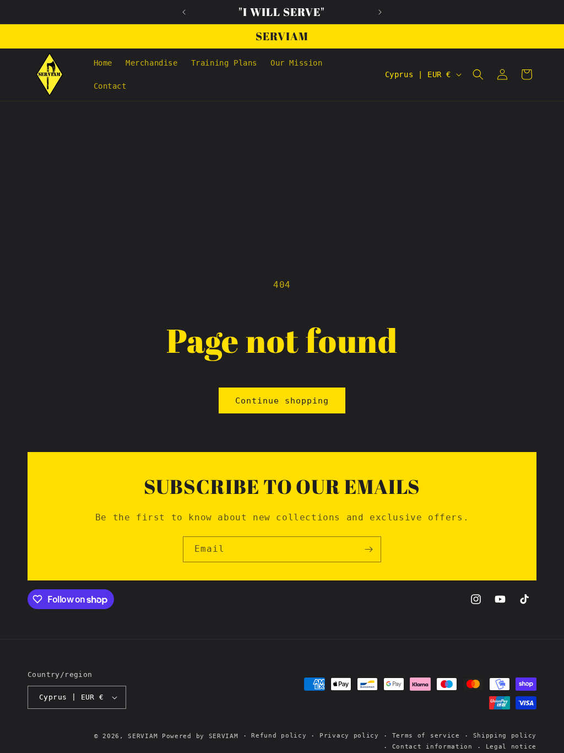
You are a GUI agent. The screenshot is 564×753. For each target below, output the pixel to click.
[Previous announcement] (184, 12)
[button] (478, 74)
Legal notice (511, 746)
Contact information (432, 746)
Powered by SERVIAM (200, 736)
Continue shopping (282, 401)
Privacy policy (349, 735)
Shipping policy (505, 735)
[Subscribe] (368, 549)
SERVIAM (143, 736)
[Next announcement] (380, 12)
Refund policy (278, 735)
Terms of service (426, 735)
